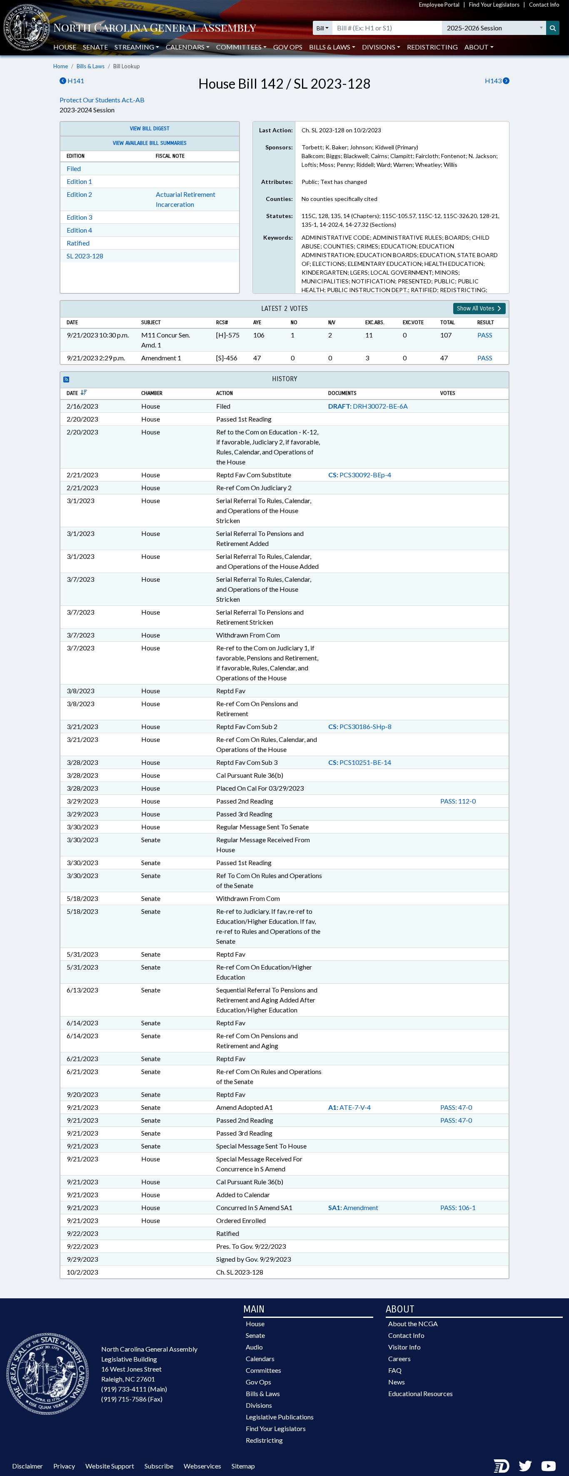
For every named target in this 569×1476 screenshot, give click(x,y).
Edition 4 (79, 230)
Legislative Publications (280, 1417)
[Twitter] (525, 1466)
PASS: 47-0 (456, 1107)
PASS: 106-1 (458, 1207)
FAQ (395, 1370)
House (64, 47)
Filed (74, 168)
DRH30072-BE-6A (368, 406)
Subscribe (159, 1466)
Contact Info (544, 4)
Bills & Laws (91, 66)
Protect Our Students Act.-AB (102, 100)
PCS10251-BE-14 (359, 762)
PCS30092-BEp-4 (359, 475)
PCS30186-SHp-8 (360, 726)
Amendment (353, 1207)
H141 (75, 80)
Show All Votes (476, 308)
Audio (254, 1347)
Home (60, 66)
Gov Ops (287, 47)
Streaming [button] (134, 47)
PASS (484, 335)
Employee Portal (439, 4)
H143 (494, 80)
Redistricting (432, 47)
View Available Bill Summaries (150, 143)
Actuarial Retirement (185, 194)
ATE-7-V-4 (349, 1107)
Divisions (259, 1405)
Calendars (260, 1358)
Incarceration (175, 204)
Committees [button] (239, 47)
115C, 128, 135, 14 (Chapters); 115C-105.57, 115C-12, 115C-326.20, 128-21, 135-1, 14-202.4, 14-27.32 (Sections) (400, 220)
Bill (320, 28)
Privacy (64, 1466)
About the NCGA (413, 1323)
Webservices (202, 1466)
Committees (263, 1370)
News (396, 1382)
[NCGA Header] (154, 28)
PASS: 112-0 (458, 801)
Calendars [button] (185, 47)
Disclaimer (27, 1466)
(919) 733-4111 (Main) (134, 1389)
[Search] (552, 28)
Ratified (78, 243)
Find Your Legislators (494, 4)
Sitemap (243, 1466)
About (476, 47)
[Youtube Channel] (548, 1466)
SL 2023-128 (85, 256)
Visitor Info (404, 1347)
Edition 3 (79, 217)
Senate (95, 47)
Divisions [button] (378, 47)
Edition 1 (79, 181)
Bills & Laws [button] (329, 47)
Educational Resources (420, 1393)
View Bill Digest (150, 128)
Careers (399, 1358)
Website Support (109, 1466)
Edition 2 (79, 194)
